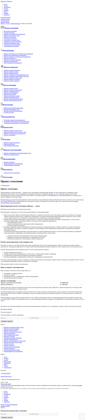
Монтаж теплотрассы (10, 37)
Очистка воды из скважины (12, 172)
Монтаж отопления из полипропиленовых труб (17, 153)
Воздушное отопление (10, 31)
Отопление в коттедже (10, 38)
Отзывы (6, 10)
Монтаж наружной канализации (13, 111)
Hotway (9, 199)
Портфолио (7, 7)
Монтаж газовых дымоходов (12, 70)
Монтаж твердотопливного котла (13, 99)
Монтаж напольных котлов (11, 96)
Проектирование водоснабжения (13, 163)
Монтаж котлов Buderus (11, 93)
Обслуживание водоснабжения (13, 62)
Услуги (6, 5)
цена (51, 194)
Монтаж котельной (9, 144)
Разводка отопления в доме (11, 43)
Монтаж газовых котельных (12, 142)
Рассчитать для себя (6, 309)
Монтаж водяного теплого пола (13, 130)
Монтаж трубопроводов (11, 61)
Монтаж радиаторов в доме (12, 35)
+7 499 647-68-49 (5, 373)
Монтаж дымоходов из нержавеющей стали (16, 75)
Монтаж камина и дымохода (12, 79)
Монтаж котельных (9, 333)
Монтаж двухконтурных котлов (13, 90)
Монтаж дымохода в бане (11, 72)
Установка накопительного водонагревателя (16, 121)
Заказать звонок (5, 22)
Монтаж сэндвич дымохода (12, 81)
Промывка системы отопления (12, 41)
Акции (6, 8)
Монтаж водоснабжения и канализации (15, 55)
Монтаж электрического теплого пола (15, 133)
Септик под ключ (9, 112)
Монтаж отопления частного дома (13, 327)
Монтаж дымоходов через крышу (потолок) (16, 76)
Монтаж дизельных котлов (11, 91)
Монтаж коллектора (9, 58)
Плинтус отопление (9, 135)
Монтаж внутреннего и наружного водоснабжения (18, 53)
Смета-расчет (8, 367)
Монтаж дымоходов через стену (13, 78)
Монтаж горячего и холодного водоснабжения (17, 56)
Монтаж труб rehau (9, 336)
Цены (5, 11)
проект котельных (15, 202)
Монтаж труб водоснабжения (12, 59)
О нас (5, 4)
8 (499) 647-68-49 (5, 17)
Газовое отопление (9, 32)
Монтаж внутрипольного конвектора (14, 34)
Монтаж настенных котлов (11, 97)
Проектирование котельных (12, 165)
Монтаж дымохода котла (11, 73)
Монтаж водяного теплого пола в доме (15, 132)
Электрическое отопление (11, 46)
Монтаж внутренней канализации (13, 108)
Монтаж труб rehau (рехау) (11, 154)
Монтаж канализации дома (11, 109)
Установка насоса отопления (12, 44)
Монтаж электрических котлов (12, 100)
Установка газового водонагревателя (14, 120)
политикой (79, 385)
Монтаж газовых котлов (11, 88)
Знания (6, 13)
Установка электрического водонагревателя (16, 123)
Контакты (7, 14)
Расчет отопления (6, 384)
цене (56, 201)
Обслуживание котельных (11, 145)
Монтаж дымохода (9, 345)
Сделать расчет (5, 20)
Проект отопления (9, 162)
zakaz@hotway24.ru (6, 376)
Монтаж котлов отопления (11, 329)
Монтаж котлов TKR (10, 94)
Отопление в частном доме (11, 40)
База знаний (7, 361)
